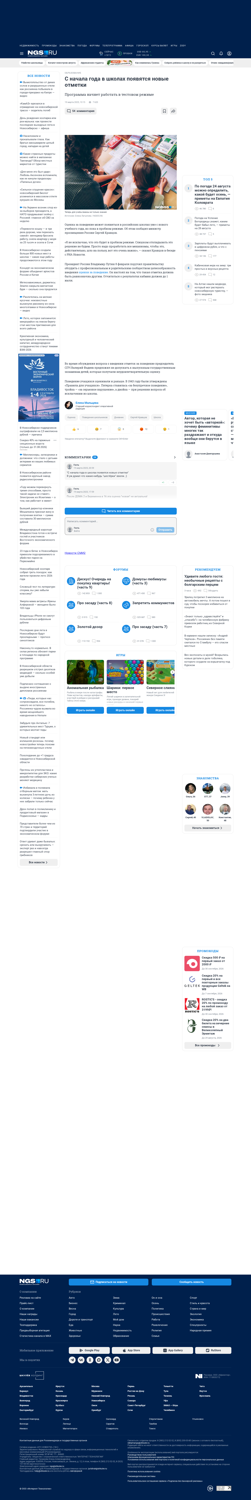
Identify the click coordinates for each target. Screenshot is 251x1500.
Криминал (119, 1303)
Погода (82, 45)
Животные (75, 1330)
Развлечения (160, 1325)
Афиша (129, 45)
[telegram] (72, 1360)
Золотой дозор (90, 627)
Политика (158, 1308)
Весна (72, 1308)
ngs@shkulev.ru (57, 1466)
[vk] (81, 1360)
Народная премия (200, 1330)
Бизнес (73, 1303)
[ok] (90, 1360)
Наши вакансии (29, 1319)
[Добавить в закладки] (164, 111)
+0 (163, 503)
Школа (157, 417)
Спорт (193, 1297)
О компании (27, 1308)
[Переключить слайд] (172, 672)
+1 (163, 482)
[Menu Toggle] (22, 53)
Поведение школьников (94, 417)
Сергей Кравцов (138, 417)
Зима (116, 1297)
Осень (155, 1303)
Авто (72, 1297)
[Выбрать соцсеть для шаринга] (173, 111)
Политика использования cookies (144, 1471)
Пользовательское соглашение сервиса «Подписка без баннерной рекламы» (165, 1481)
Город (72, 1314)
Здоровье (75, 1335)
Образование (121, 1335)
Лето (116, 1314)
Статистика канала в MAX (35, 1335)
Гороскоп (142, 45)
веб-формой (76, 1471)
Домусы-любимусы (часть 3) (149, 581)
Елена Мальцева (87, 402)
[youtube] (116, 1360)
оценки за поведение (93, 272)
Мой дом (118, 1319)
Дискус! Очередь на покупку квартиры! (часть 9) (94, 583)
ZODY (183, 45)
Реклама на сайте (30, 1297)
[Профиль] (229, 53)
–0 (172, 482)
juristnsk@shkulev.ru (97, 1468)
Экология (195, 1314)
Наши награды (28, 1314)
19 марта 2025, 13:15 (75, 102)
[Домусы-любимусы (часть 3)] (127, 586)
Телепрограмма (112, 45)
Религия (157, 1330)
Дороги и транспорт (81, 1319)
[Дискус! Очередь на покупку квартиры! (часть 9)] (72, 586)
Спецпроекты (198, 1325)
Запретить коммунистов (153, 603)
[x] (107, 1360)
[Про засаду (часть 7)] (127, 634)
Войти (77, 531)
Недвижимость (29, 45)
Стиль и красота (200, 1303)
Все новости (38, 76)
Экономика (197, 1319)
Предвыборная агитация (35, 1330)
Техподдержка (28, 1325)
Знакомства (67, 45)
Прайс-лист (26, 1303)
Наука (116, 1325)
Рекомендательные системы (141, 1476)
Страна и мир (198, 1308)
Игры (174, 45)
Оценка (71, 417)
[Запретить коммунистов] (127, 610)
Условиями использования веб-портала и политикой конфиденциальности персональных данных (176, 1459)
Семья (155, 1335)
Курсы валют (159, 45)
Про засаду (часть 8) (94, 603)
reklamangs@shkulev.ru (139, 1443)
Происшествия (161, 1314)
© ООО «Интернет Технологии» (35, 1488)
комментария (83, 111)
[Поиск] (213, 53)
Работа (156, 1319)
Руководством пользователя (142, 1455)
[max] (98, 1360)
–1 (172, 503)
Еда (71, 1325)
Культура (118, 1308)
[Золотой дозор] (72, 634)
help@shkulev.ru (42, 1471)
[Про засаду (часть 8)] (72, 610)
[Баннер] (119, 63)
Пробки (125, 53)
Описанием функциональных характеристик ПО (151, 1457)
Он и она (157, 1297)
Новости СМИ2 (75, 553)
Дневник (119, 417)
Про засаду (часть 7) (149, 627)
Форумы (95, 45)
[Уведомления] (221, 53)
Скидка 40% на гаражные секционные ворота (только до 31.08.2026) (35, 444)
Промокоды (49, 45)
